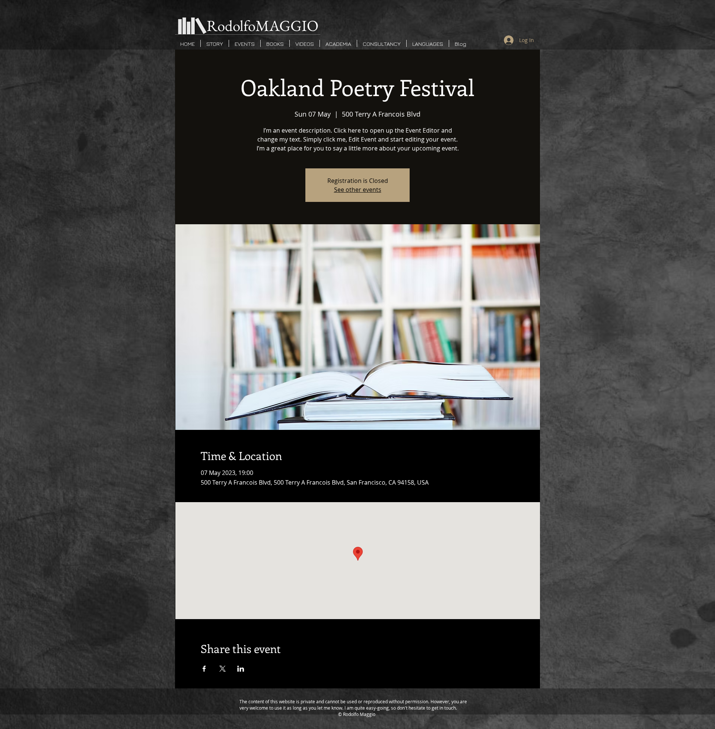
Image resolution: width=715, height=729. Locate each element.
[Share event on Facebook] (204, 669)
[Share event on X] (222, 669)
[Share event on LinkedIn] (240, 669)
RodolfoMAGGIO (262, 25)
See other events (357, 190)
